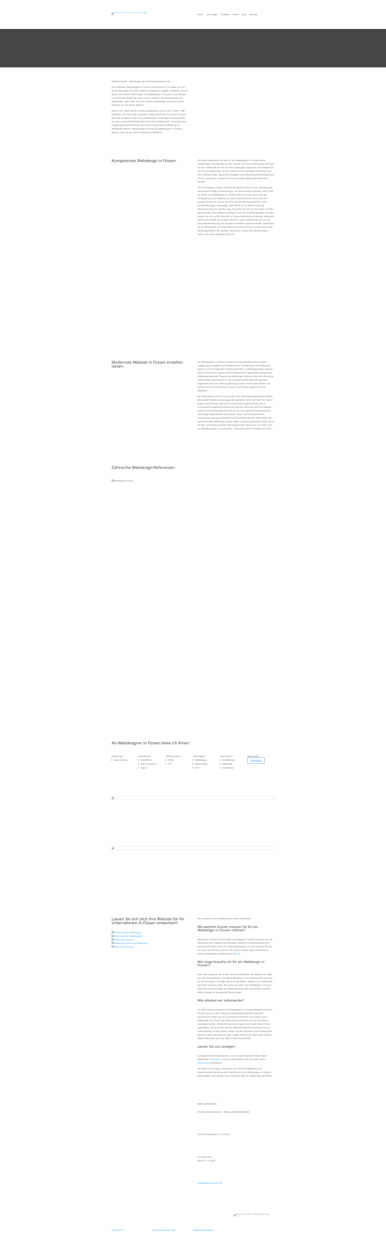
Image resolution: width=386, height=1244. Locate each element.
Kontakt (253, 14)
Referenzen (203, 1062)
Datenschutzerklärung (163, 1230)
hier (239, 953)
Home (200, 14)
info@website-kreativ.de (210, 1183)
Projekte (225, 14)
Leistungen (212, 14)
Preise (236, 14)
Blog (244, 14)
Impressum (117, 1230)
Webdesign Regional (203, 1230)
